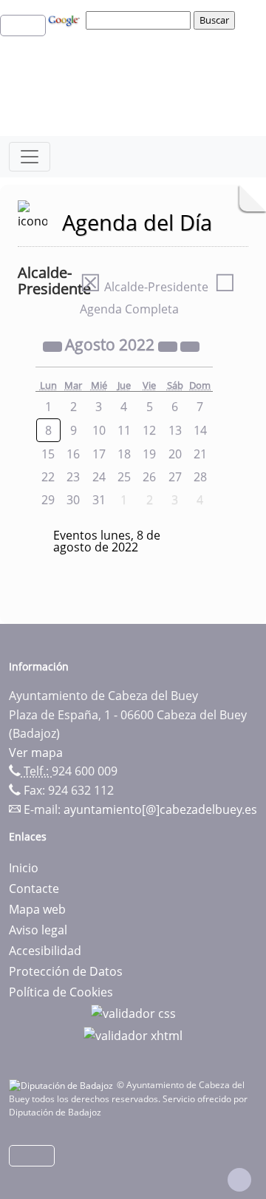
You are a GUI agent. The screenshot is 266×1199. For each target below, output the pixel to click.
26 (149, 477)
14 (200, 430)
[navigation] (140, 20)
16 (73, 454)
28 (200, 477)
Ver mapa (36, 752)
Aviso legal (38, 930)
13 (175, 430)
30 (73, 500)
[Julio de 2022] (54, 346)
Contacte (34, 888)
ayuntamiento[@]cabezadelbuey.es (160, 809)
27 (175, 477)
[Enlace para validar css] (133, 1013)
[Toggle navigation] (29, 156)
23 (73, 477)
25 (124, 477)
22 (48, 477)
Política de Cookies (61, 992)
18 (124, 454)
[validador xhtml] (133, 1034)
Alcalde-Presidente (144, 287)
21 (200, 454)
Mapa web (37, 909)
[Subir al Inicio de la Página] (239, 1180)
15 (48, 454)
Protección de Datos (66, 971)
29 (48, 500)
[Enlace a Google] (66, 19)
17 (99, 454)
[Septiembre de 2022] (190, 346)
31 (99, 500)
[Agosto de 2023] (169, 346)
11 (124, 430)
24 (99, 477)
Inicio (23, 868)
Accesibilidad (45, 950)
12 (149, 430)
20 (175, 454)
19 (149, 454)
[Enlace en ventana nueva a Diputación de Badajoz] (63, 1085)
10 (99, 430)
